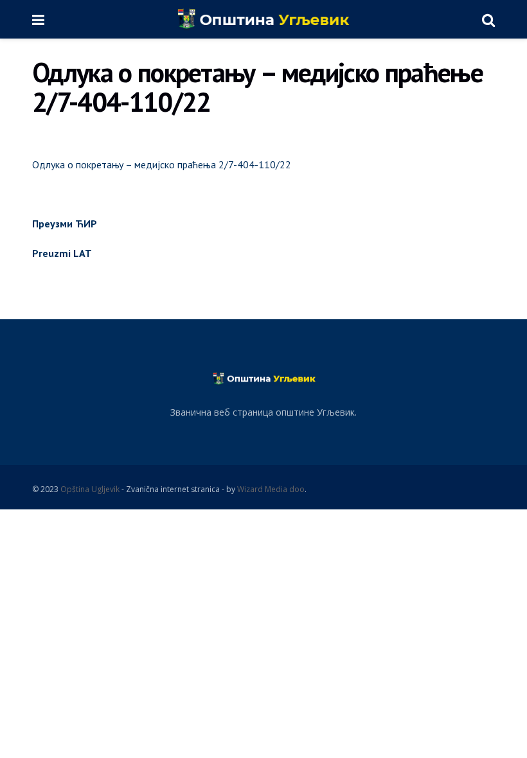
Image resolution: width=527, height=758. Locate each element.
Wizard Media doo (271, 489)
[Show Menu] (38, 19)
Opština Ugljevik (90, 489)
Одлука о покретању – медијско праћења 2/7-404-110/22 (161, 164)
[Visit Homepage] (263, 19)
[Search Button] (488, 19)
